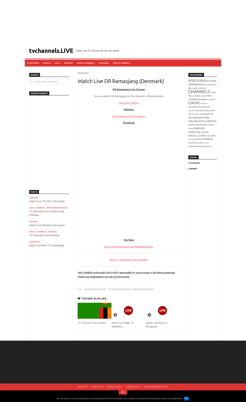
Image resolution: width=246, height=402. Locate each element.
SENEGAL (192, 136)
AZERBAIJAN (194, 84)
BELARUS (213, 85)
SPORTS (191, 143)
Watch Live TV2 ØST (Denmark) (47, 201)
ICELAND (191, 111)
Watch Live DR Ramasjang (143, 289)
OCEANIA (104, 63)
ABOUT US (82, 387)
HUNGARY (33, 221)
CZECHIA (192, 99)
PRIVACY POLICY (114, 387)
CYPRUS (208, 96)
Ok (186, 399)
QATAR (205, 132)
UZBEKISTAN (206, 146)
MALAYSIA (200, 110)
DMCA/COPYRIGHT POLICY (156, 387)
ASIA (57, 63)
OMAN (190, 128)
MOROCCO (207, 114)
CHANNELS (40, 208)
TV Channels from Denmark (119, 289)
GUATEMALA (194, 107)
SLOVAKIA (202, 135)
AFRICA (47, 63)
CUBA (203, 96)
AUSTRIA (211, 80)
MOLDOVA (198, 114)
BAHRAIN (205, 85)
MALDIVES (210, 110)
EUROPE (68, 63)
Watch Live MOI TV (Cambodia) (46, 245)
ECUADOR (211, 100)
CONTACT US (97, 387)
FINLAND (203, 103)
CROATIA (196, 96)
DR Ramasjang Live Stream (95, 289)
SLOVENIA (211, 136)
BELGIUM (192, 88)
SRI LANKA (199, 143)
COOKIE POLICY (133, 387)
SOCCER (191, 139)
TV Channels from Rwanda (44, 235)
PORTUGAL (194, 132)
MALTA (190, 114)
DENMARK (83, 73)
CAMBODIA (34, 242)
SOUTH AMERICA (121, 63)
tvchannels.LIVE (51, 50)
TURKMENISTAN (195, 146)
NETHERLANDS (196, 117)
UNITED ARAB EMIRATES (57, 208)
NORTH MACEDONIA (197, 125)
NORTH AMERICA (86, 63)
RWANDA (52, 232)
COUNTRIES (33, 63)
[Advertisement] (123, 21)
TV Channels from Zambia (91, 322)
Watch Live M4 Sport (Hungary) (47, 225)
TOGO (206, 143)
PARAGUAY (199, 128)
